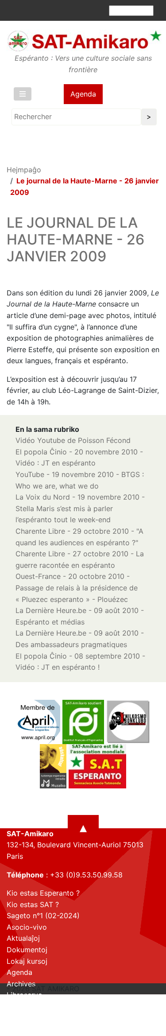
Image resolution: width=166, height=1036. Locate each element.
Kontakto (22, 1017)
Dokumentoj (27, 949)
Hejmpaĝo (24, 169)
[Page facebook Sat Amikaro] (13, 1028)
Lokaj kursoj (27, 961)
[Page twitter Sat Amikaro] (28, 1028)
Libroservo (24, 994)
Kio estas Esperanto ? (43, 893)
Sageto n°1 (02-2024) (43, 915)
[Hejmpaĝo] (84, 40)
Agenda (83, 93)
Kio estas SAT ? (33, 904)
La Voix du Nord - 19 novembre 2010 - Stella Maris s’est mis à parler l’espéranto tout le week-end (80, 508)
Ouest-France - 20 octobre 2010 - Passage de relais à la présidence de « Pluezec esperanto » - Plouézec (76, 587)
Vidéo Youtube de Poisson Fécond (73, 440)
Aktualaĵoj (23, 938)
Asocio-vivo (27, 927)
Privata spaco (30, 1006)
